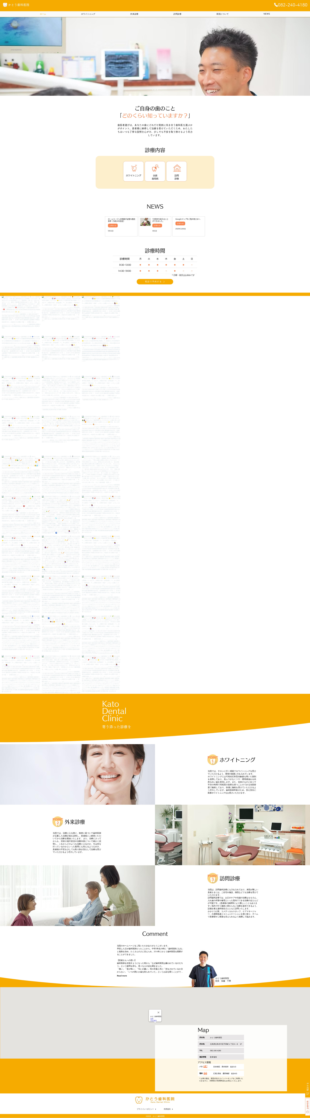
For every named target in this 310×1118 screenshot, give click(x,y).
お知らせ (112, 225)
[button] (155, 265)
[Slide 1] (152, 89)
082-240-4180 (215, 1051)
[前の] (17, 56)
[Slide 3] (157, 89)
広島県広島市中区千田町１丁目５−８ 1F (226, 1044)
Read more (122, 976)
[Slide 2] (155, 89)
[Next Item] (301, 495)
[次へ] (293, 56)
